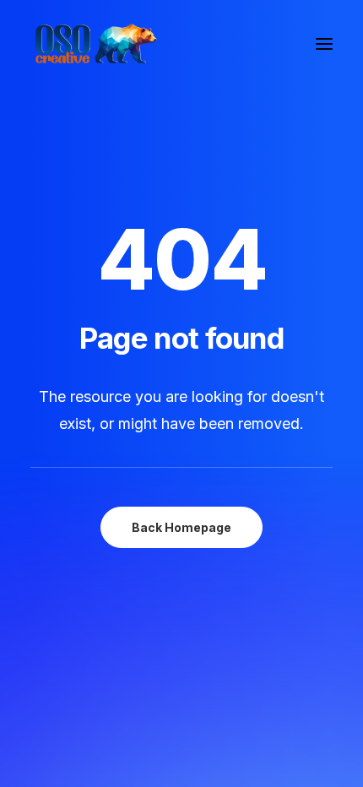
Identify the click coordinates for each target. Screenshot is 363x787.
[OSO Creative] (95, 44)
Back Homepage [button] (181, 527)
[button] (324, 44)
